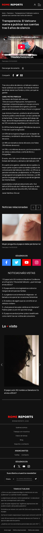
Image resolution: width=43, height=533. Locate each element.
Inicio (4, 13)
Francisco (10, 13)
